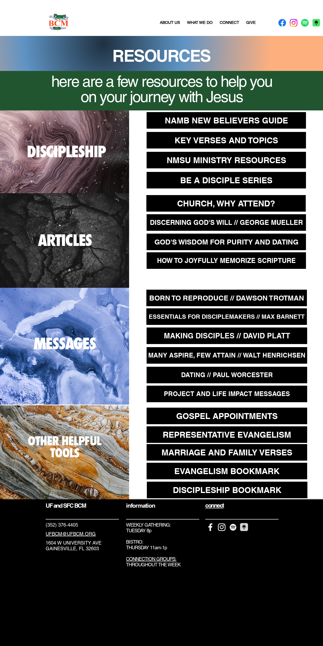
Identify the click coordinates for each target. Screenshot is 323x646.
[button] (169, 22)
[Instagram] (293, 23)
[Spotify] (305, 23)
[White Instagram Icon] (222, 527)
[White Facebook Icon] (210, 527)
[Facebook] (282, 23)
